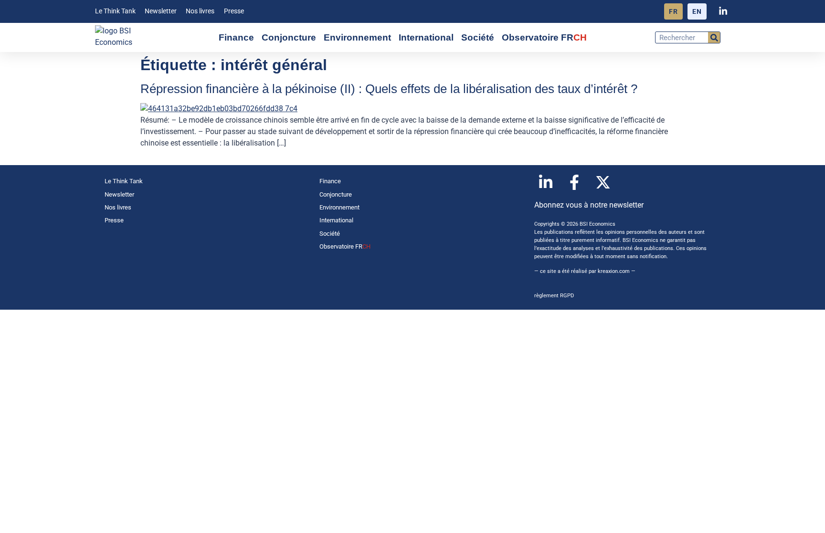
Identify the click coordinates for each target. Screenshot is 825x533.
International (426, 37)
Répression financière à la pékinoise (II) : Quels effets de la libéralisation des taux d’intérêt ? (388, 88)
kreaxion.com (614, 271)
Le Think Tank (115, 11)
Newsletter (161, 11)
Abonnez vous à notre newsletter (589, 204)
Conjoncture (289, 37)
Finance (236, 37)
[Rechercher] (714, 37)
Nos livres (200, 11)
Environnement (357, 37)
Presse (234, 11)
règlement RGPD (554, 296)
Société (477, 37)
